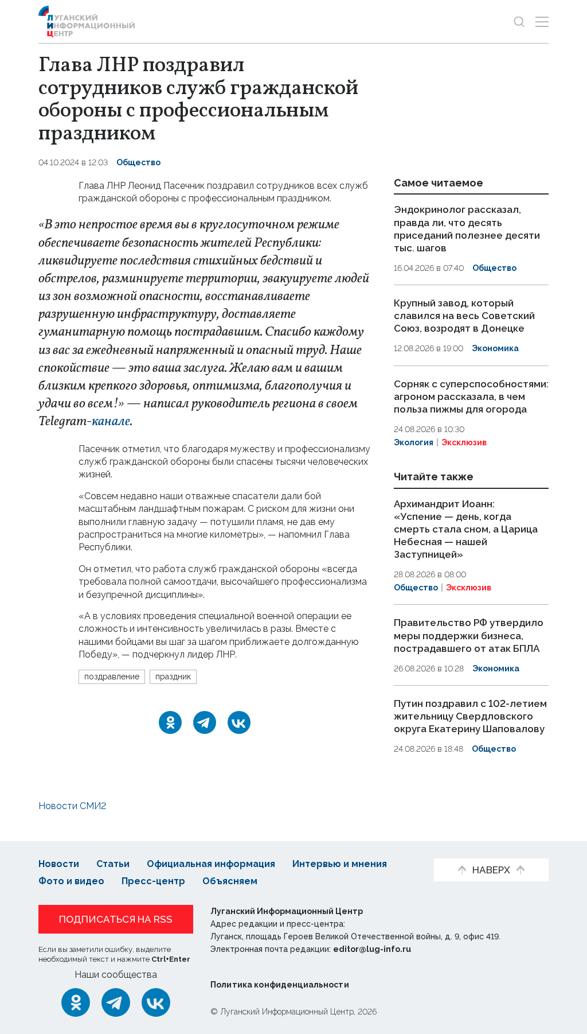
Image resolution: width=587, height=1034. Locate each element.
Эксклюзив (464, 442)
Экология (413, 442)
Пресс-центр (153, 881)
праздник (173, 676)
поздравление (111, 676)
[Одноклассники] (170, 722)
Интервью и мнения (339, 863)
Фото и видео (71, 881)
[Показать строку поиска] (519, 21)
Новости (58, 863)
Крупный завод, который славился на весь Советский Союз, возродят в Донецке (464, 315)
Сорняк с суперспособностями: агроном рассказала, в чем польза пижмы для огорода (471, 396)
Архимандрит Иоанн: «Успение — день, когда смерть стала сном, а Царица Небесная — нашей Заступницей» (466, 529)
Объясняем (229, 881)
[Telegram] (204, 722)
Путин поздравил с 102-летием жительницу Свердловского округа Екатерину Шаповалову (470, 716)
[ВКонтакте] (239, 722)
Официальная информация (211, 863)
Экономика (495, 348)
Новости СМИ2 (72, 805)
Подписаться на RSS (116, 919)
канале (111, 422)
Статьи (113, 863)
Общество (138, 162)
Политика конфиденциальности (279, 984)
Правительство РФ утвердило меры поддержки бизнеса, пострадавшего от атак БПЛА (468, 635)
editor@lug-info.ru (372, 949)
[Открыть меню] (542, 21)
